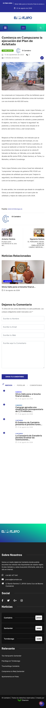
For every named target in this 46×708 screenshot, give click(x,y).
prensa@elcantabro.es (13, 579)
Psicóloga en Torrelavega (11, 661)
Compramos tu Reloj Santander (13, 671)
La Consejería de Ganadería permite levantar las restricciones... (28, 437)
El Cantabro (26, 50)
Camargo (18, 405)
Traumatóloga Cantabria (10, 666)
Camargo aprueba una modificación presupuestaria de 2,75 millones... (29, 409)
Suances (7, 281)
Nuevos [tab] (8, 385)
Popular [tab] (21, 385)
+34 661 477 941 (11, 575)
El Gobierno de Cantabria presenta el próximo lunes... (28, 423)
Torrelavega (7, 50)
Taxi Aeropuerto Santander (11, 656)
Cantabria (17, 281)
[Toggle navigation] (5, 27)
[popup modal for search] (40, 28)
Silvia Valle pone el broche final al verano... (28, 395)
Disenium (25, 700)
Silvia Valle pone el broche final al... (19, 287)
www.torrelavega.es (15, 209)
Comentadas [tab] (36, 385)
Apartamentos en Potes (10, 676)
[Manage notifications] (41, 703)
